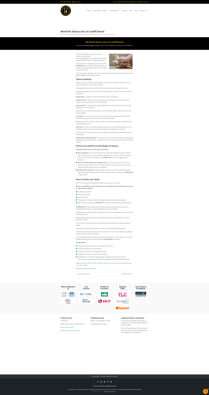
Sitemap (115, 376)
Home (89, 11)
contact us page (82, 265)
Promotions (96, 11)
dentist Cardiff (123, 162)
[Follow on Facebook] (98, 381)
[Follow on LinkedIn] (111, 381)
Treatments (114, 11)
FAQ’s (136, 11)
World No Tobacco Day (99, 34)
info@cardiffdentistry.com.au (72, 330)
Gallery (124, 11)
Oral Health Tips (110, 34)
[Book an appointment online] (205, 391)
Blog (131, 11)
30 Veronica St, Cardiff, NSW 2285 (138, 2)
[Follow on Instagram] (104, 381)
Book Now (77, 2)
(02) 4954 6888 (119, 2)
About (105, 11)
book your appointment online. (107, 263)
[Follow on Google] (101, 381)
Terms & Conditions (105, 376)
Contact (143, 11)
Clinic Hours (66, 2)
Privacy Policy (95, 376)
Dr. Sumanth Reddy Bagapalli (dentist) (72, 34)
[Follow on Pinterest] (107, 381)
